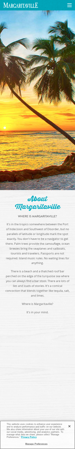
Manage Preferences (36, 444)
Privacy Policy (29, 437)
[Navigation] (69, 5)
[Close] (69, 426)
